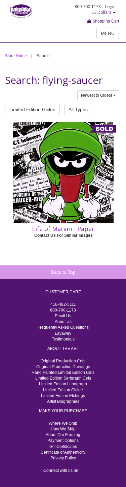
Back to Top (63, 272)
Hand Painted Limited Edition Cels (63, 372)
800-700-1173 (63, 310)
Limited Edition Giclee (32, 109)
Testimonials (63, 339)
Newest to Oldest (97, 95)
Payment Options (63, 440)
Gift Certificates (63, 446)
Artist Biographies (63, 401)
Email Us (63, 316)
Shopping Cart (105, 21)
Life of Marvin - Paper (63, 229)
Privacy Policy (63, 458)
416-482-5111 (63, 304)
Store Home (16, 56)
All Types (78, 109)
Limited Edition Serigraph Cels (63, 378)
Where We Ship (63, 423)
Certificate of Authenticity (63, 452)
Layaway (63, 333)
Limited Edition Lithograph (63, 384)
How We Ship (63, 429)
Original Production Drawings (63, 366)
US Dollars (101, 12)
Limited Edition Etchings (63, 395)
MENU (108, 33)
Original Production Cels (63, 361)
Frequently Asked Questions (63, 327)
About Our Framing (63, 434)
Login (110, 6)
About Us (63, 321)
